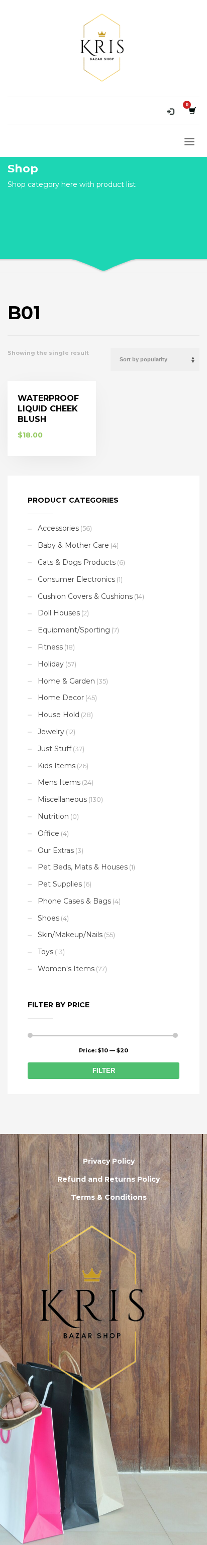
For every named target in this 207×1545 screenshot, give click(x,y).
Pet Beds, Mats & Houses (83, 866)
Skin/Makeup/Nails (70, 934)
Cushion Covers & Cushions (85, 596)
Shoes (48, 918)
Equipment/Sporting (74, 629)
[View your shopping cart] (191, 110)
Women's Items (66, 968)
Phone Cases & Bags (74, 901)
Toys (45, 951)
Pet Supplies (60, 884)
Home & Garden (66, 681)
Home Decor (61, 697)
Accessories (58, 528)
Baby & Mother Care (73, 545)
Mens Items (59, 782)
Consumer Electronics (76, 579)
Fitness (50, 646)
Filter (103, 1070)
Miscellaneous (62, 799)
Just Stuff (54, 748)
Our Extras (56, 850)
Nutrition (53, 816)
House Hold (58, 714)
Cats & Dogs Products (77, 562)
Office (48, 833)
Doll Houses (59, 612)
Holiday (51, 664)
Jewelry (51, 731)
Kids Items (56, 765)
